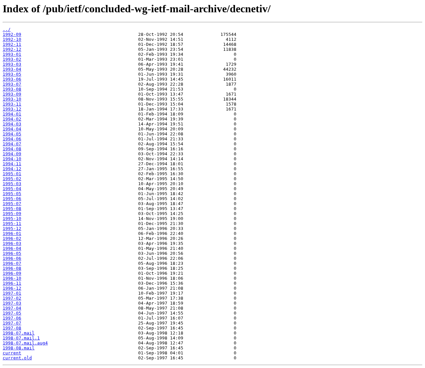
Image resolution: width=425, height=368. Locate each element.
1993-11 (12, 104)
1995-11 (12, 223)
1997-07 (12, 323)
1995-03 (12, 183)
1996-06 (12, 258)
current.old (17, 357)
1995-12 (12, 228)
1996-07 (12, 263)
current (12, 352)
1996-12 (12, 288)
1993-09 (12, 94)
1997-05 (12, 313)
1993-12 (12, 109)
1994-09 (12, 153)
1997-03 (12, 303)
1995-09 (12, 213)
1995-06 (12, 198)
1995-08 (12, 208)
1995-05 (12, 193)
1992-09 (12, 34)
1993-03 (12, 64)
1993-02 (12, 59)
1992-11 (12, 44)
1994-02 (12, 118)
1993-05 (12, 74)
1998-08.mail (19, 347)
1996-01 (12, 233)
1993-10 (12, 99)
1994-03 (12, 123)
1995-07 (12, 203)
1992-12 (12, 49)
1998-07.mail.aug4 (25, 342)
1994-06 (12, 138)
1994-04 (12, 128)
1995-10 (12, 218)
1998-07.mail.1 (21, 337)
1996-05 (12, 253)
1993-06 (12, 79)
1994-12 (12, 168)
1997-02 (12, 298)
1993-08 (12, 89)
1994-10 (12, 158)
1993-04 (12, 69)
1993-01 (12, 54)
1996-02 (12, 238)
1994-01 (12, 113)
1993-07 (12, 84)
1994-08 (12, 148)
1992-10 (12, 39)
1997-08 (12, 328)
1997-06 (12, 318)
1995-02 (12, 178)
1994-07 (12, 143)
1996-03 (12, 243)
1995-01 (12, 173)
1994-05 (12, 133)
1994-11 (12, 163)
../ (7, 29)
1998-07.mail (19, 333)
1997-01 (12, 293)
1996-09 (12, 273)
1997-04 (12, 308)
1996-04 (12, 248)
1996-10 (12, 278)
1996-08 (12, 268)
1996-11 (12, 283)
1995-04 (12, 188)
